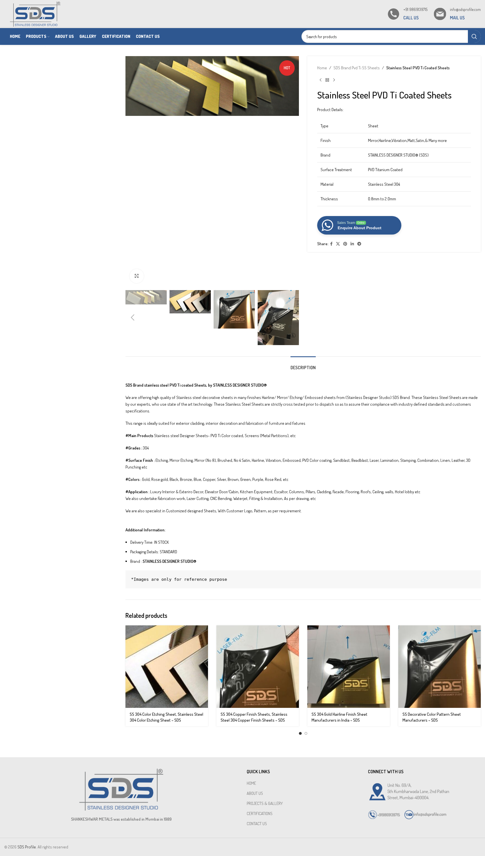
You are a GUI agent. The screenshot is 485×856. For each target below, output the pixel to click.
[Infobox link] (406, 14)
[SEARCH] (474, 36)
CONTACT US (257, 823)
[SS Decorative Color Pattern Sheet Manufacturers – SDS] (439, 666)
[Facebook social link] (331, 244)
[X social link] (338, 244)
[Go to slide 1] (300, 733)
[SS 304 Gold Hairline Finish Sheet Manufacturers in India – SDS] (348, 666)
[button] (132, 318)
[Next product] (334, 80)
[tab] (303, 364)
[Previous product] (320, 80)
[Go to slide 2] (306, 733)
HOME (251, 783)
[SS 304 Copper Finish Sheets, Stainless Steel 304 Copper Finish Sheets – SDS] (257, 666)
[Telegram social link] (359, 244)
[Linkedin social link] (352, 244)
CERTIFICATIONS (260, 813)
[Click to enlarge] (137, 276)
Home (322, 67)
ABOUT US (255, 793)
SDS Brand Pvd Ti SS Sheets (356, 67)
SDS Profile (26, 847)
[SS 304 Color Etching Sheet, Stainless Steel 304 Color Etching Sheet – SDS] (166, 666)
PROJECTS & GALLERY (265, 803)
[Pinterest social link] (345, 244)
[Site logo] (35, 13)
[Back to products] (327, 80)
